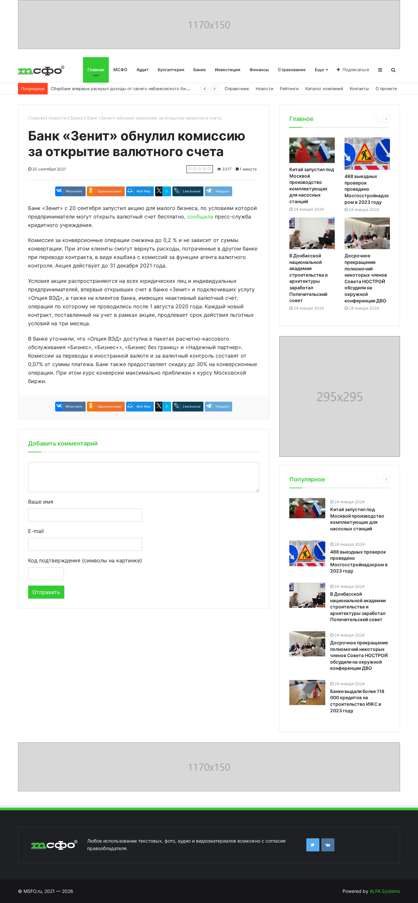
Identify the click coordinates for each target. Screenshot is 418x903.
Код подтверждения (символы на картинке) (85, 560)
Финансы (259, 69)
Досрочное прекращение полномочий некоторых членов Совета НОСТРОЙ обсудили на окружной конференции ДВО (359, 655)
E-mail (36, 531)
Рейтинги (289, 88)
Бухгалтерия (171, 69)
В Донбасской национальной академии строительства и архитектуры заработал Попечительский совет (358, 606)
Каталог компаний (324, 88)
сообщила (200, 216)
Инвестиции (227, 69)
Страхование (292, 69)
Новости (264, 88)
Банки (199, 69)
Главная (96, 69)
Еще (319, 69)
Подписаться (356, 69)
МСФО (120, 69)
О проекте (386, 88)
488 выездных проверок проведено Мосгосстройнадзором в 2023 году (367, 188)
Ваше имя (40, 501)
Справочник (237, 88)
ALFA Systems (385, 891)
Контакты (359, 88)
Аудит (143, 69)
